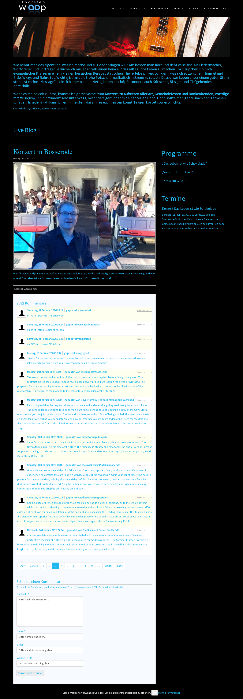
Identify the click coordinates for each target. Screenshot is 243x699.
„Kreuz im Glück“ (174, 181)
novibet (86, 310)
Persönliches (159, 8)
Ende (120, 565)
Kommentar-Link (144, 310)
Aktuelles (117, 8)
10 (98, 565)
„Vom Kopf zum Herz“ (177, 172)
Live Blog (25, 130)
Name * (21, 631)
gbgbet (84, 353)
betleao (86, 338)
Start (22, 565)
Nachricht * (23, 594)
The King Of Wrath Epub (94, 372)
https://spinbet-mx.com (51, 330)
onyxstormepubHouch (94, 437)
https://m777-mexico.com (49, 315)
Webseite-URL (25, 658)
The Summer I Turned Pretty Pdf (101, 530)
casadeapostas (91, 324)
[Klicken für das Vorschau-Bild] (84, 216)
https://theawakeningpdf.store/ (87, 521)
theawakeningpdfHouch (95, 497)
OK (154, 692)
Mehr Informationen (169, 692)
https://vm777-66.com (48, 344)
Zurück (34, 565)
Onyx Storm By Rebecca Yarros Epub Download (107, 400)
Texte (177, 8)
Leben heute (137, 8)
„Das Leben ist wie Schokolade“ (184, 163)
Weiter (108, 565)
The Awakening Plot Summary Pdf (101, 465)
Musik (192, 8)
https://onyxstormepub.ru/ (129, 451)
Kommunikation (214, 8)
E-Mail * (21, 644)
